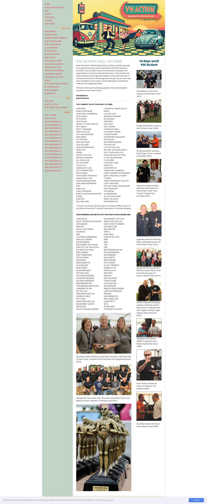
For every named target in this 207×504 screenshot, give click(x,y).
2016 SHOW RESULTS (53, 144)
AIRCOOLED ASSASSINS (54, 70)
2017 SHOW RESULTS (53, 141)
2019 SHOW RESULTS (53, 135)
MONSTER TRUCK (52, 54)
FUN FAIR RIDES (51, 90)
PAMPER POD (50, 93)
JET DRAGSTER (51, 51)
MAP (46, 11)
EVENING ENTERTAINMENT (56, 38)
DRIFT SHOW (50, 57)
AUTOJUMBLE (50, 31)
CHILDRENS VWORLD (53, 74)
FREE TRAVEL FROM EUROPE (56, 107)
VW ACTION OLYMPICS (54, 64)
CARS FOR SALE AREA (53, 61)
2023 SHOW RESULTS (53, 125)
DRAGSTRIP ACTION (53, 67)
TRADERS (48, 20)
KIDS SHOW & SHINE (53, 41)
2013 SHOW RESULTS (53, 154)
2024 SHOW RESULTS (53, 121)
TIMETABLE (49, 17)
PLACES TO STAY (51, 104)
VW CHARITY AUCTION (54, 77)
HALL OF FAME (50, 115)
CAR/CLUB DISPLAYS (53, 44)
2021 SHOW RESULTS (53, 131)
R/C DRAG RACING (52, 87)
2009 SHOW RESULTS (53, 167)
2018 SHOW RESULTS (53, 138)
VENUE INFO (50, 24)
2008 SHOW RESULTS (53, 170)
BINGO (47, 80)
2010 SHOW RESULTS (53, 164)
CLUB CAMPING (51, 48)
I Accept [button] (196, 500)
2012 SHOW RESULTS (53, 157)
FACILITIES (49, 101)
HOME (47, 4)
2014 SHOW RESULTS (53, 151)
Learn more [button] (109, 500)
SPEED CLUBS (50, 118)
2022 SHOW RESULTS (53, 128)
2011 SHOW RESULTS (53, 161)
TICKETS (48, 14)
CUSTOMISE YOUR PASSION (56, 83)
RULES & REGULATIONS (54, 7)
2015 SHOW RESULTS (53, 148)
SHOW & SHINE (51, 34)
